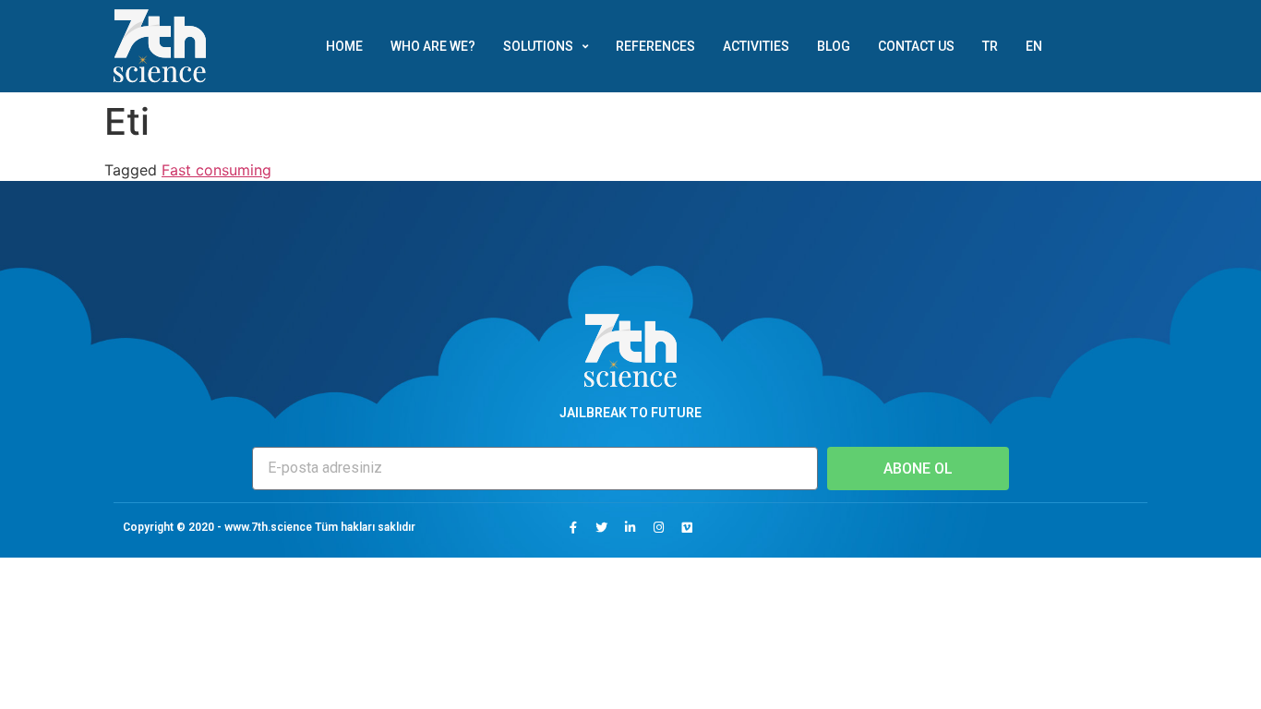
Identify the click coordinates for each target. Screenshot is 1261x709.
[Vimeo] (688, 527)
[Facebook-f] (573, 527)
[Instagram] (659, 527)
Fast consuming (216, 170)
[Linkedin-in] (630, 527)
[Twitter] (602, 527)
